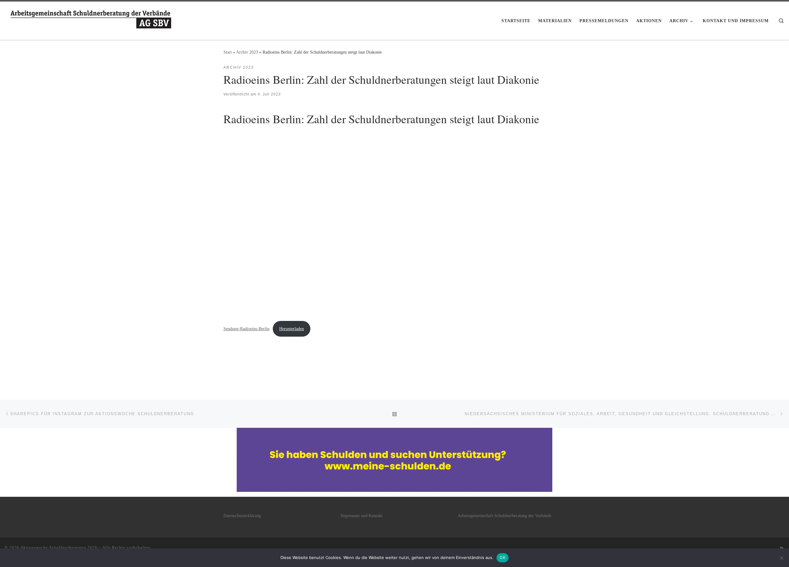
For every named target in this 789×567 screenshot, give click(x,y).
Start (227, 52)
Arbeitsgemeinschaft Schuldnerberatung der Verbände (504, 515)
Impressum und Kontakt (361, 515)
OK (502, 557)
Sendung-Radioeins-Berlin (246, 328)
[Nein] (781, 558)
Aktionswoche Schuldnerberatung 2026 (58, 547)
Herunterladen (291, 328)
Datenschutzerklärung (242, 515)
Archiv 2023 (247, 52)
